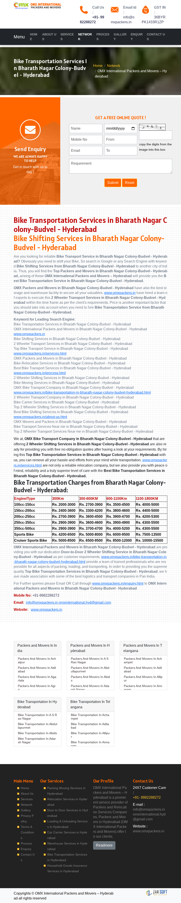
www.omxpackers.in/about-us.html (40, 417)
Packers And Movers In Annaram (143, 687)
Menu (19, 36)
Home (33, 37)
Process (102, 37)
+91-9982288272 (45, 595)
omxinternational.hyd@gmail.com (85, 602)
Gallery (120, 37)
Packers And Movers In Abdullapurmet (90, 669)
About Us (49, 37)
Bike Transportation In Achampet (90, 716)
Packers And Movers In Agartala (37, 678)
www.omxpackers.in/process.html (40, 373)
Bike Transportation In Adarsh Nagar (37, 740)
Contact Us (156, 37)
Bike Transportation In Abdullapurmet (37, 725)
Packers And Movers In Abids (90, 678)
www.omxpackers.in (120, 293)
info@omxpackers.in (42, 602)
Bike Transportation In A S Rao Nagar (37, 716)
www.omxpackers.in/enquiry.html (117, 583)
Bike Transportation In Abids (37, 733)
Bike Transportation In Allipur (90, 734)
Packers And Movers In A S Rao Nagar (89, 660)
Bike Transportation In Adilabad (90, 725)
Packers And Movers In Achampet (143, 660)
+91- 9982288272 (147, 797)
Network (85, 37)
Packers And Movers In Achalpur (37, 660)
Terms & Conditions (27, 832)
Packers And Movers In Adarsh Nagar (90, 687)
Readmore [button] (104, 845)
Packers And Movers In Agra (37, 687)
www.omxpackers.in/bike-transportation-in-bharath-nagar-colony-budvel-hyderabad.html (82, 392)
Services (67, 37)
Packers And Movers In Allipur (143, 678)
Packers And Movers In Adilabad (37, 669)
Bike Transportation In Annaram (90, 743)
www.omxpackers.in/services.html (40, 353)
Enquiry (137, 37)
